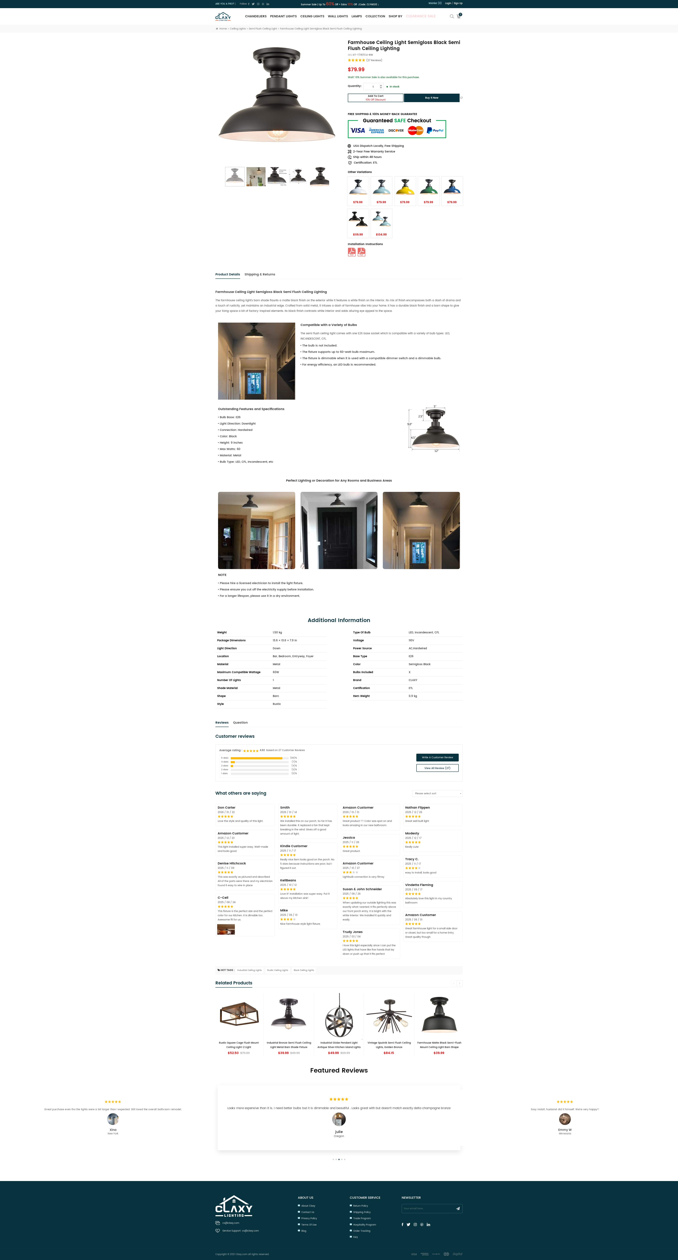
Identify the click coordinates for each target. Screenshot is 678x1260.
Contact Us (307, 1212)
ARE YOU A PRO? (224, 4)
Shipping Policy (362, 1212)
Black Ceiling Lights (304, 970)
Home (223, 29)
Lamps (357, 16)
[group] (253, 1024)
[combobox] (437, 793)
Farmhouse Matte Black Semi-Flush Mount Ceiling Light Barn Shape (354, 1045)
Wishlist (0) (435, 3)
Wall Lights (338, 16)
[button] (460, 983)
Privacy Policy (309, 1218)
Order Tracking (361, 1231)
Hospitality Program (364, 1225)
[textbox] (437, 793)
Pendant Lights (283, 16)
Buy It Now (431, 98)
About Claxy (308, 1206)
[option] (277, 101)
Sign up (458, 3)
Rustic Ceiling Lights (277, 970)
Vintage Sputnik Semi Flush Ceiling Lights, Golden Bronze (303, 1045)
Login (448, 3)
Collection (375, 16)
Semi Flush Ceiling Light (263, 29)
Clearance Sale (421, 16)
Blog (303, 1231)
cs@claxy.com (230, 1223)
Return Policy (360, 1206)
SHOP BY (395, 16)
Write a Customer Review (437, 757)
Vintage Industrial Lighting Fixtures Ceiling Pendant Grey (404, 1045)
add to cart (376, 98)
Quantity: (355, 86)
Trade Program (362, 1218)
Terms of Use (309, 1225)
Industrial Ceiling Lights (249, 970)
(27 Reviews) (374, 60)
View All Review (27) (437, 768)
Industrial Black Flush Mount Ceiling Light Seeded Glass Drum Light (454, 1045)
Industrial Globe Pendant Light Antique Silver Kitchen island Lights (253, 1045)
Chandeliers (256, 16)
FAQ (355, 1237)
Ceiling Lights (312, 16)
